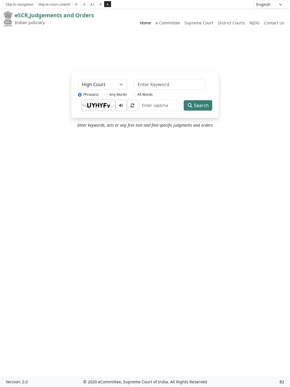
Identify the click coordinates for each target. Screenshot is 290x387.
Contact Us (274, 22)
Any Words (118, 94)
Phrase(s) (91, 94)
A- (76, 4)
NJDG (254, 22)
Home (145, 22)
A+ (92, 4)
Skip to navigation (19, 4)
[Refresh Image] (132, 104)
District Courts (231, 22)
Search (201, 105)
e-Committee (167, 22)
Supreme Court (198, 22)
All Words (145, 94)
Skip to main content (54, 4)
